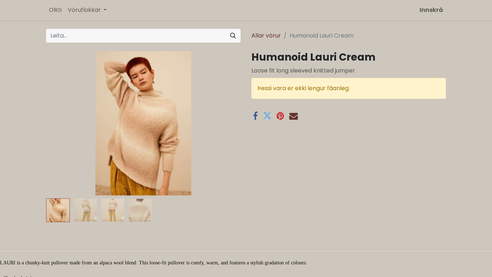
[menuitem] (55, 10)
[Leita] (233, 36)
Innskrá (431, 10)
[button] (60, 123)
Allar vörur (266, 35)
